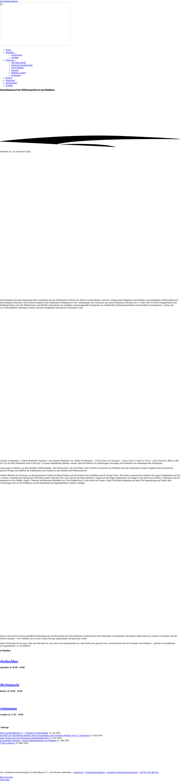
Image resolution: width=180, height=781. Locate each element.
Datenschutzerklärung (95, 772)
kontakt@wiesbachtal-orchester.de (122, 772)
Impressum (79, 772)
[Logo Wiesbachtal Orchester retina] (35, 45)
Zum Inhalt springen (9, 1)
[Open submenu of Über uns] (15, 60)
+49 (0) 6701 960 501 (149, 772)
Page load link (6, 777)
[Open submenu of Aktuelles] (15, 53)
